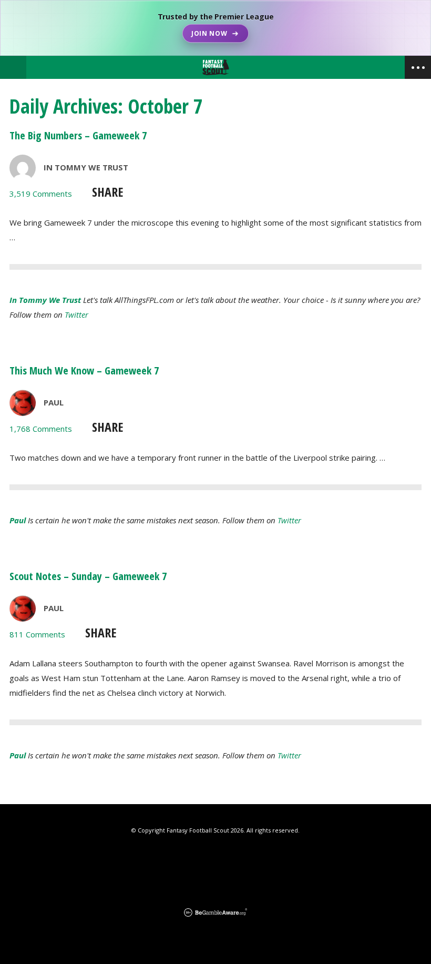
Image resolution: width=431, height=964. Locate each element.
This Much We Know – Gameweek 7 (84, 370)
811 (37, 634)
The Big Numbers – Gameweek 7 (78, 135)
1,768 (40, 428)
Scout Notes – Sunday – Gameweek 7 (88, 576)
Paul (54, 402)
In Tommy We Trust (86, 167)
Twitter (76, 314)
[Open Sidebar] (418, 67)
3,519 (40, 193)
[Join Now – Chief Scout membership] (215, 28)
